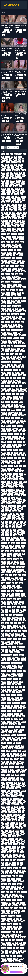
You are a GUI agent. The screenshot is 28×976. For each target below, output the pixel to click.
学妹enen (23, 279)
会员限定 (4, 737)
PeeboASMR (20, 252)
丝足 (24, 687)
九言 (10, 894)
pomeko (18, 785)
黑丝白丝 (20, 676)
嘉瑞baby (18, 756)
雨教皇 (13, 306)
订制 (3, 612)
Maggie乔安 (19, 178)
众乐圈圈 (4, 468)
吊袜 (10, 932)
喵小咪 (24, 868)
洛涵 (3, 386)
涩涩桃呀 (23, 945)
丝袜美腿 (20, 572)
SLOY (17, 513)
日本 (10, 521)
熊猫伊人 (19, 410)
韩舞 (7, 934)
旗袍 (15, 529)
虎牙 (7, 154)
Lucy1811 (8, 665)
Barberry (17, 759)
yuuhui (8, 695)
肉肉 (18, 314)
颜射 (6, 575)
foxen (20, 466)
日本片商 (21, 591)
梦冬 (25, 825)
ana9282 (8, 900)
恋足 (3, 532)
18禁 (13, 780)
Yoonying (6, 29)
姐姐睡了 (7, 641)
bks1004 (9, 743)
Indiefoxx (17, 727)
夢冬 (18, 564)
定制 (19, 319)
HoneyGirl (16, 399)
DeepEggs (4, 732)
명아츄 (17, 543)
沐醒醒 (9, 343)
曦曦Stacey (4, 324)
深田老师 (9, 362)
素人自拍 (15, 625)
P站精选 (20, 210)
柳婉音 (24, 207)
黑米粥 (24, 212)
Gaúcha (24, 431)
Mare (17, 902)
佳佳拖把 (4, 897)
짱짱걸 (18, 841)
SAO (24, 490)
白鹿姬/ (3, 258)
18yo (23, 553)
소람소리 (4, 346)
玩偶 (23, 604)
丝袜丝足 (9, 679)
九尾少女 (20, 311)
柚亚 (15, 458)
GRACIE (21, 822)
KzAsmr (9, 671)
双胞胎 (7, 870)
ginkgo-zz (12, 841)
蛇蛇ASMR (4, 343)
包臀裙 (15, 950)
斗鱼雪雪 (4, 284)
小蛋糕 (3, 420)
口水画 (14, 689)
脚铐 (3, 860)
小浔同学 (24, 631)
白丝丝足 (15, 681)
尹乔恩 (9, 836)
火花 (14, 513)
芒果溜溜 (17, 937)
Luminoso (8, 231)
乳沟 (11, 535)
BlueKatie (21, 487)
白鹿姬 (23, 260)
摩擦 (3, 631)
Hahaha (15, 732)
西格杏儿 (10, 260)
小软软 (3, 236)
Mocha (15, 431)
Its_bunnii (4, 434)
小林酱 (7, 508)
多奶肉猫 (4, 815)
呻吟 (3, 476)
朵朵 (12, 157)
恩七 (18, 948)
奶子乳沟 (21, 681)
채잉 (6, 830)
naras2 (3, 663)
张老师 (16, 719)
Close (13, 585)
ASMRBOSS (11, 5)
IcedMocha (18, 788)
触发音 (3, 196)
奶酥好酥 (4, 918)
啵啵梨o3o (13, 663)
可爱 (20, 783)
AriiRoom (4, 218)
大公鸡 (11, 548)
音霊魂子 (14, 700)
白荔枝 (10, 460)
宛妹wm (15, 284)
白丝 (8, 314)
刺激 (12, 913)
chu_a (7, 921)
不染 (22, 372)
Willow (3, 788)
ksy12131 (11, 830)
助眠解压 (15, 676)
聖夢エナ (14, 500)
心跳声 (9, 372)
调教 (12, 482)
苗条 (16, 591)
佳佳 (8, 897)
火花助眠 (4, 516)
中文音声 (8, 420)
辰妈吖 (22, 727)
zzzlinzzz (21, 958)
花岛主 (19, 157)
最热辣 (20, 583)
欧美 (7, 207)
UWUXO (20, 375)
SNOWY (19, 442)
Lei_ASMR (4, 777)
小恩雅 (18, 292)
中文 (6, 367)
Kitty (8, 410)
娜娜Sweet (4, 268)
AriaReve (4, 450)
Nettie (18, 657)
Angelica (4, 234)
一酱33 (15, 159)
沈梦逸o (4, 423)
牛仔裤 (16, 908)
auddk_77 (4, 812)
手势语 (10, 950)
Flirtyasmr (16, 713)
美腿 (3, 527)
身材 (22, 55)
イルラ (22, 759)
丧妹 (15, 460)
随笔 (22, 516)
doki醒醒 (20, 340)
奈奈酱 (19, 362)
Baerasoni (23, 937)
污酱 (14, 212)
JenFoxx (14, 647)
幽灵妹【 (18, 196)
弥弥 (12, 604)
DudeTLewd (14, 402)
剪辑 (17, 359)
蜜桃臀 (21, 767)
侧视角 (21, 777)
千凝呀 (8, 537)
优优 (9, 647)
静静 (24, 452)
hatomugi (10, 466)
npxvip (12, 633)
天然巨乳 (4, 553)
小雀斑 (19, 378)
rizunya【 (23, 196)
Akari (3, 484)
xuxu (11, 892)
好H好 (17, 394)
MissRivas (4, 513)
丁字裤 (7, 532)
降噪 (10, 953)
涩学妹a (9, 228)
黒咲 (3, 263)
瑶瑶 (24, 921)
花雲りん (11, 439)
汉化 (6, 375)
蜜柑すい (19, 743)
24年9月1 (7, 865)
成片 (9, 593)
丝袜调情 (13, 809)
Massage (14, 511)
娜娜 (8, 452)
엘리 (14, 902)
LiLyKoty (4, 569)
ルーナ (3, 785)
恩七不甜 (8, 271)
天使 (13, 428)
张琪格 (20, 284)
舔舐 (18, 628)
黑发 (17, 583)
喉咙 (20, 687)
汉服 (15, 508)
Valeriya (12, 266)
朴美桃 (21, 932)
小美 (23, 292)
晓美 (9, 234)
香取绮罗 (21, 838)
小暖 (3, 322)
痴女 (3, 577)
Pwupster (7, 402)
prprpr (17, 953)
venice (17, 828)
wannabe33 (5, 902)
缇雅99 (11, 934)
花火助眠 (21, 873)
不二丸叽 (9, 298)
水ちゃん (4, 700)
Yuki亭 (8, 751)
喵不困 (20, 668)
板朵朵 (12, 274)
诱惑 (11, 529)
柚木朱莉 (18, 322)
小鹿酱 (21, 399)
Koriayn (20, 391)
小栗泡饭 (9, 721)
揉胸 (20, 942)
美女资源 (13, 865)
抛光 (3, 623)
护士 (10, 609)
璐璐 (21, 713)
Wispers (22, 436)
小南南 (17, 167)
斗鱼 (21, 154)
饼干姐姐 (23, 860)
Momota (10, 434)
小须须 (16, 873)
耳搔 (17, 932)
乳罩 (6, 649)
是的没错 (17, 596)
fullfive (18, 463)
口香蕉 (3, 828)
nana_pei (9, 852)
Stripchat (21, 729)
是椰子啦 (11, 644)
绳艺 (3, 636)
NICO (19, 207)
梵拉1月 (22, 561)
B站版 (23, 815)
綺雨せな (15, 474)
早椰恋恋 (24, 751)
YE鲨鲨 (10, 655)
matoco (19, 836)
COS (20, 370)
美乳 (7, 529)
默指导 (17, 772)
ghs (11, 740)
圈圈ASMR (9, 495)
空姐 (21, 609)
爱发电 (7, 567)
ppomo (23, 287)
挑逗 (19, 575)
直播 (12, 194)
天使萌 (18, 220)
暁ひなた (4, 801)
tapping (22, 569)
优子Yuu (16, 247)
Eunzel (14, 220)
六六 (9, 628)
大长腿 (9, 772)
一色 (19, 913)
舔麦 (3, 862)
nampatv (4, 593)
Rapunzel (21, 234)
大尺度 (12, 242)
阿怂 (17, 231)
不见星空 (4, 852)
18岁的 (7, 548)
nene (8, 913)
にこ (17, 308)
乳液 (14, 367)
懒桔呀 (7, 825)
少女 (8, 32)
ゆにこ (23, 716)
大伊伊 (21, 263)
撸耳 (18, 865)
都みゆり (4, 713)
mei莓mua (8, 199)
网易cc (14, 426)
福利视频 (10, 833)
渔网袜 (21, 476)
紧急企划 (4, 444)
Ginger (14, 236)
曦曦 (3, 282)
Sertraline (14, 444)
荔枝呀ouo (12, 327)
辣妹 (10, 527)
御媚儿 (19, 276)
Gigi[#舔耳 (11, 545)
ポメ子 (3, 330)
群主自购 (4, 620)
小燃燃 (11, 889)
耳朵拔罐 (14, 886)
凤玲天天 (20, 415)
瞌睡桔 (3, 796)
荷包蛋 (13, 711)
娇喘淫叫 (4, 684)
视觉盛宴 (8, 942)
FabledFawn (14, 204)
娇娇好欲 (13, 282)
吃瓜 (20, 924)
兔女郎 (11, 793)
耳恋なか (13, 735)
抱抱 (6, 178)
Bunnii (12, 788)
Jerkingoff (19, 588)
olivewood (4, 647)
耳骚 (14, 303)
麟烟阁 (3, 934)
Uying (8, 162)
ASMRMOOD (5, 327)
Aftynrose (8, 236)
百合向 (14, 298)
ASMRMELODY (8, 370)
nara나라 (19, 671)
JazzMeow (15, 569)
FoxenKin (8, 394)
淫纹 (18, 918)
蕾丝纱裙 (19, 801)
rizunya (18, 162)
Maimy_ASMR (5, 799)
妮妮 (19, 332)
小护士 (3, 354)
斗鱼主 (23, 220)
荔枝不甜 (7, 274)
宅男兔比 (17, 897)
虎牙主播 (4, 226)
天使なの (4, 300)
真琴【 (8, 196)
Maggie (23, 271)
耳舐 (16, 364)
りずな (9, 308)
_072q (20, 740)
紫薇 (20, 905)
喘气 (10, 311)
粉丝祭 (3, 775)
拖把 (12, 897)
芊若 (13, 519)
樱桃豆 (3, 399)
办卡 (12, 223)
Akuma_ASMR (11, 777)
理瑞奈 (24, 482)
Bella (3, 876)
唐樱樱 (21, 266)
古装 (17, 876)
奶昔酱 (3, 921)
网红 (16, 157)
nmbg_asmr (17, 495)
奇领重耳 (18, 183)
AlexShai (7, 463)
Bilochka (23, 439)
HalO (15, 921)
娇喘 (14, 524)
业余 (18, 580)
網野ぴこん (19, 52)
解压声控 (4, 958)
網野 (14, 599)
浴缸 (18, 761)
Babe (12, 817)
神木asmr (19, 617)
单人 (25, 580)
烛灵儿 (24, 942)
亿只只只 (8, 572)
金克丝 (5, 212)
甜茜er (3, 154)
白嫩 (4, 35)
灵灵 (8, 482)
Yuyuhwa (4, 748)
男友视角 (4, 559)
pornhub (13, 423)
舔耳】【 (4, 332)
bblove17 (24, 769)
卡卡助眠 (16, 655)
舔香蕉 (9, 684)
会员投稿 (24, 639)
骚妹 (13, 591)
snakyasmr (16, 753)
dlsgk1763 (15, 894)
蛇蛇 (14, 279)
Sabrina (4, 791)
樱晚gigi (18, 367)
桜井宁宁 (13, 673)
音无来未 (14, 292)
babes (14, 846)
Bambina (4, 316)
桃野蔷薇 (18, 498)
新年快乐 (9, 958)
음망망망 (17, 830)
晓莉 (10, 340)
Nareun (4, 671)
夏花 (7, 175)
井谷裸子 (22, 407)
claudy (12, 386)
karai (20, 383)
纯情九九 (7, 282)
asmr (11, 154)
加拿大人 (9, 580)
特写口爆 (4, 585)
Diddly (3, 394)
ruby (19, 431)
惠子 (19, 724)
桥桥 (18, 521)
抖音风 (3, 929)
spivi (3, 391)
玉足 (20, 679)
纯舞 (16, 817)
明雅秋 (10, 615)
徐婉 (22, 418)
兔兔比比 (13, 263)
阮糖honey (8, 876)
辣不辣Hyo (10, 492)
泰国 (23, 519)
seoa (14, 380)
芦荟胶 (22, 852)
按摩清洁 (4, 189)
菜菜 (18, 860)
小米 (24, 458)
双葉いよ (20, 708)
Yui (13, 255)
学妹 (3, 894)
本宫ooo (18, 181)
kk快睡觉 (14, 572)
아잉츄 (20, 577)
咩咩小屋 (4, 721)
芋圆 (23, 343)
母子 (17, 692)
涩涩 (7, 290)
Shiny (23, 383)
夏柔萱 (9, 732)
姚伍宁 (12, 769)
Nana (7, 785)
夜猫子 (18, 737)
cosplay (12, 354)
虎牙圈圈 (4, 279)
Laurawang (14, 391)
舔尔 (6, 476)
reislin (18, 423)
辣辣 (9, 500)
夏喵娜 (11, 165)
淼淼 (12, 807)
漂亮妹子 (4, 625)
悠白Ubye (9, 490)
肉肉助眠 (18, 633)
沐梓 (8, 604)
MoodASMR (19, 764)
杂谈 (21, 194)
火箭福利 (12, 351)
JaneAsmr (9, 668)
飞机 (3, 223)
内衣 (3, 649)
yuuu (24, 466)
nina (17, 577)
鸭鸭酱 (9, 844)
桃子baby (21, 231)
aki (11, 404)
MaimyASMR (5, 767)
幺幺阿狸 (23, 660)
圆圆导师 (9, 660)
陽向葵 (9, 383)
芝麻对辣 (19, 380)
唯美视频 (16, 412)
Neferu (3, 780)
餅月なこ (4, 697)
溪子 (3, 463)
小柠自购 (22, 564)
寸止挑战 (4, 431)
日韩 (18, 852)
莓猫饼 (8, 807)
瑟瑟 (8, 300)
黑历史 (10, 854)
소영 (19, 631)
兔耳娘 (20, 793)
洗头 (6, 873)
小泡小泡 (18, 641)
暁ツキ (21, 697)
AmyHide (10, 450)
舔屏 (3, 615)
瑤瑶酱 (8, 404)
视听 (3, 729)
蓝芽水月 (4, 204)
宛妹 (16, 165)
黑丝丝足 (15, 679)
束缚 (22, 633)
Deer (8, 756)
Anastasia (4, 487)
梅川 (3, 817)
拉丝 (13, 932)
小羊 (18, 849)
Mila (3, 183)
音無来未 (20, 298)
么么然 (18, 228)
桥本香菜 (4, 458)
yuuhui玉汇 (20, 673)
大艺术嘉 (14, 276)
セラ (3, 719)
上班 (3, 940)
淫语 (21, 692)
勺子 (23, 886)
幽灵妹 (5, 52)
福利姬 (3, 175)
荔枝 (13, 308)
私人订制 (23, 532)
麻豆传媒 (7, 817)
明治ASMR (4, 884)
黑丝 (4, 55)
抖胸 (25, 908)
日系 (12, 364)
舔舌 (6, 615)
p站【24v (9, 569)
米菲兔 (16, 479)
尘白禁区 (4, 703)
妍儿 (3, 375)
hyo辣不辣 (14, 383)
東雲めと (13, 695)
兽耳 (21, 620)
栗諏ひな (13, 300)
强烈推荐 (4, 607)
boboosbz (15, 601)
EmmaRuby (11, 487)
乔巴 (13, 772)
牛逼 (7, 181)
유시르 (15, 535)
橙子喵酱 (13, 410)
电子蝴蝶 (15, 958)
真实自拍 (9, 625)
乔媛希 (17, 612)
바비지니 (10, 564)
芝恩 (14, 660)
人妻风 (12, 687)
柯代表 (3, 665)
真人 (7, 540)
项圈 (23, 783)
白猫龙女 (4, 711)
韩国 (3, 521)
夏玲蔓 (23, 181)
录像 (8, 423)
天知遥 (21, 394)
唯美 (4, 141)
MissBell (4, 495)
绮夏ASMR (4, 844)
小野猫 (14, 721)
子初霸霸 (4, 359)
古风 (6, 894)
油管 (20, 247)
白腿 (13, 876)
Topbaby (8, 428)
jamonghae (21, 817)
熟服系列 (4, 338)
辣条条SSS (12, 181)
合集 (24, 204)
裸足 (14, 692)
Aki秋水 (18, 244)
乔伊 (21, 580)
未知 (20, 412)
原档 (3, 402)
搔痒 (24, 647)
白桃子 (12, 756)
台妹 (24, 617)
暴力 (3, 873)
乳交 (3, 575)
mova (16, 729)
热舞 (3, 822)
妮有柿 (16, 807)
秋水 (6, 210)
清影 (24, 444)
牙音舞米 (9, 338)
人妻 (3, 804)
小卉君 (11, 908)
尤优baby (9, 332)
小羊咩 (9, 905)
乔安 (24, 210)
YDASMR (14, 820)
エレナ (18, 300)
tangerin (15, 396)
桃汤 (9, 916)
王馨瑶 (21, 255)
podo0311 (19, 900)
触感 (15, 852)
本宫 (7, 356)
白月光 (15, 783)
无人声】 (4, 194)
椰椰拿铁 (17, 545)
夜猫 (7, 399)
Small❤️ (4, 591)
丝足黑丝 (4, 681)
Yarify (8, 591)
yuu (14, 948)
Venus (8, 388)
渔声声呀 (14, 340)
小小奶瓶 (21, 402)
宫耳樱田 (23, 170)
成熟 (3, 551)
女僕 (6, 612)
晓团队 (3, 378)
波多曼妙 (22, 223)
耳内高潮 (17, 561)
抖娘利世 (21, 479)
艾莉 (10, 902)
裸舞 (3, 157)
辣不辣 (3, 404)
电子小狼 (9, 639)
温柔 (14, 940)
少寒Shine (21, 308)
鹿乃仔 (15, 332)
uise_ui (3, 913)
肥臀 (14, 527)
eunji (3, 567)
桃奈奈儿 (15, 207)
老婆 (22, 865)
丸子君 (11, 173)
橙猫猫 (9, 881)
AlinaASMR (4, 644)
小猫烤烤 (9, 945)
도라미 (16, 889)
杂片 (23, 228)
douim (3, 537)
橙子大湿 (4, 881)
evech (24, 735)
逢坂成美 (4, 442)
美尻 (21, 559)
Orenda (11, 210)
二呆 (17, 428)
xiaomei (4, 756)
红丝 (3, 950)
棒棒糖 (7, 860)
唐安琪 (3, 244)
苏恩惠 (3, 292)
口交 (3, 348)
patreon (9, 918)
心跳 (22, 348)
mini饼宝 (9, 599)
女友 (12, 929)
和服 (16, 604)
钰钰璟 (12, 641)
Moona (14, 420)
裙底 (23, 689)
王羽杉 (20, 204)
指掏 (24, 442)
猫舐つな (4, 308)
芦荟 (7, 956)
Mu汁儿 (9, 258)
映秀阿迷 (12, 183)
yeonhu (9, 780)
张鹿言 (8, 910)
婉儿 (9, 498)
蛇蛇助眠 (18, 287)
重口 (17, 687)
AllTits (9, 585)
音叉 (15, 860)
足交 (11, 508)
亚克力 (3, 910)
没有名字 (19, 809)
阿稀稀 (23, 319)
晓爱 (25, 375)
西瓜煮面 (9, 924)
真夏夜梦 (23, 772)
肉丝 (9, 543)
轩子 (20, 482)
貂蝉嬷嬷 (13, 314)
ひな (19, 348)
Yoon (14, 521)
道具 (6, 953)
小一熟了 (17, 194)
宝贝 (3, 865)
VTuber (3, 716)
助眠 (17, 290)
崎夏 (3, 351)
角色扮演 (22, 191)
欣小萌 (3, 673)
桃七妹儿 (22, 775)
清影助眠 (15, 868)
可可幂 (7, 183)
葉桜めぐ (15, 924)
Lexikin (11, 175)
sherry (22, 537)
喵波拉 (3, 807)
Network (13, 791)
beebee (17, 418)
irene (23, 809)
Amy (17, 255)
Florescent (18, 258)
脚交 (3, 609)
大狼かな (13, 796)
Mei (15, 250)
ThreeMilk (21, 471)
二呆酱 (9, 380)
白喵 (14, 743)
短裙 (17, 527)
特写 (7, 354)
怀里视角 (4, 868)
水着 (6, 609)
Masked (11, 652)
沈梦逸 (10, 159)
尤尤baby (14, 881)
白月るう (4, 708)
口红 (21, 918)
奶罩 (14, 649)
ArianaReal (19, 212)
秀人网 (21, 242)
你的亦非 (4, 948)
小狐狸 (19, 199)
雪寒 (13, 271)
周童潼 (23, 175)
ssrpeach (18, 878)
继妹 (20, 625)
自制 (19, 623)
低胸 (8, 620)
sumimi (20, 732)
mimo (12, 418)
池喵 (15, 892)
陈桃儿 (3, 271)
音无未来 (15, 375)
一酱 (12, 537)
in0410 (14, 900)
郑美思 (22, 513)
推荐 (3, 199)
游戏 (16, 623)
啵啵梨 (3, 540)
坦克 (3, 854)
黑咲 (19, 159)
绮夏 (23, 159)
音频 (20, 335)
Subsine (23, 721)
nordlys (4, 580)
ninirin (21, 644)
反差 (17, 940)
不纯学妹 (20, 665)
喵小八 (9, 306)
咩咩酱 (13, 244)
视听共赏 (23, 567)
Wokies (18, 327)
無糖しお (4, 743)
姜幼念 (9, 513)
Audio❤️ (7, 636)
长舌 (9, 937)
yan (3, 633)
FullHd (10, 588)
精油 (23, 367)
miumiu (14, 199)
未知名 (22, 830)
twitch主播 (16, 439)
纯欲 (11, 29)
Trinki (12, 593)
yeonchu (18, 271)
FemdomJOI (5, 588)
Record (8, 673)
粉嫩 (14, 857)
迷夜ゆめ (19, 735)
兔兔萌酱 (4, 668)
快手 (19, 170)
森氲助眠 (22, 844)
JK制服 (12, 577)
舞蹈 (23, 820)
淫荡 (19, 604)
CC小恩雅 (23, 495)
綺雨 (19, 516)
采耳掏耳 (9, 681)
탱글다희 (20, 535)
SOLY (9, 218)
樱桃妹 (3, 276)
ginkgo (21, 876)
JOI (2, 436)
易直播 (16, 173)
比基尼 (17, 649)
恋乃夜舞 (20, 700)
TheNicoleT (17, 346)
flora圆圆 (23, 596)
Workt (14, 442)
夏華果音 (9, 716)
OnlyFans (14, 268)
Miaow (8, 202)
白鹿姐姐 (19, 303)
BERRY (13, 226)
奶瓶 (3, 439)
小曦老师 (7, 295)
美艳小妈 (6, 908)
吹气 (21, 359)
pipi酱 (3, 572)
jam (12, 921)
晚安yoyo (21, 655)
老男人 (7, 551)
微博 (6, 186)
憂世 (10, 862)
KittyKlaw (21, 218)
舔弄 (6, 729)
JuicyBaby (4, 905)
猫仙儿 (9, 444)
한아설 (7, 535)
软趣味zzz (16, 615)
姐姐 (11, 870)
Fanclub (15, 324)
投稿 (16, 724)
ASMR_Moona (12, 849)
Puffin (23, 378)
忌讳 (23, 623)
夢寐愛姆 (20, 500)
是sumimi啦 (5, 745)
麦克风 (18, 870)
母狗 (11, 860)
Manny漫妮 (20, 426)
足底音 (8, 735)
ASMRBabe (10, 458)
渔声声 (17, 780)
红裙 (6, 527)
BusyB (13, 498)
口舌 (23, 857)
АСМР (22, 953)
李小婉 (17, 266)
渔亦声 (3, 455)
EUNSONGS (5, 159)
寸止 (24, 434)
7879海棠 (9, 252)
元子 (15, 260)
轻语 (19, 812)
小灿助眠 (7, 631)
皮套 (22, 322)
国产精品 (13, 463)
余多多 (24, 671)
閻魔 (12, 719)
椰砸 (3, 548)
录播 (11, 319)
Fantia (10, 324)
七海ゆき (22, 748)
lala (12, 705)
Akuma (22, 338)
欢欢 (24, 298)
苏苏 (23, 410)
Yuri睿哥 (14, 170)
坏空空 (13, 737)
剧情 (3, 511)
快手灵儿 (17, 745)
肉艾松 (18, 260)
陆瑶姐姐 (18, 540)
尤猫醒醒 (7, 263)
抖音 (21, 167)
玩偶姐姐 (20, 268)
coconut (23, 545)
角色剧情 (9, 559)
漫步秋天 (20, 663)
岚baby (23, 356)
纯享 (10, 692)
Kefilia (9, 703)
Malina (20, 396)
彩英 (3, 830)
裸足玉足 (11, 729)
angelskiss (8, 511)
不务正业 (23, 300)
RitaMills (16, 450)
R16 (3, 841)
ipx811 (13, 359)
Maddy (9, 239)
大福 (18, 945)
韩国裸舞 (10, 412)
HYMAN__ (23, 657)
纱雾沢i (3, 735)
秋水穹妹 (7, 759)
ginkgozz (4, 833)
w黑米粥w (4, 260)
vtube (6, 793)
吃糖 (12, 561)
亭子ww (21, 719)
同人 (8, 194)
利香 (15, 210)
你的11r (8, 886)
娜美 (20, 343)
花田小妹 (16, 154)
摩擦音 (3, 753)
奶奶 (16, 548)
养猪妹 (9, 700)
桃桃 (3, 535)
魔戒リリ (16, 705)
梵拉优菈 (23, 540)
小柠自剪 (17, 537)
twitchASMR (14, 234)
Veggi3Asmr (9, 783)
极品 (21, 316)
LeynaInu (4, 239)
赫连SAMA (10, 407)
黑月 (25, 708)
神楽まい (15, 484)
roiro (19, 703)
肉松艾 (3, 242)
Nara (18, 118)
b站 (13, 178)
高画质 (3, 319)
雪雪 (24, 609)
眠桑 (7, 596)
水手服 (12, 775)
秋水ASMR (9, 713)
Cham (14, 455)
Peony (18, 791)
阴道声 (22, 529)
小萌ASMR (15, 239)
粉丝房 (3, 900)
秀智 (14, 252)
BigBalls (4, 556)
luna (3, 705)
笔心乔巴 (4, 252)
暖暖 (10, 178)
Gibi (17, 386)
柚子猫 (3, 447)
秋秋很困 (13, 162)
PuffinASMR (5, 724)
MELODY (9, 396)
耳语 (18, 862)
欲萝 (12, 346)
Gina (18, 388)
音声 (14, 953)
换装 (13, 942)
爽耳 (25, 628)
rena (13, 716)
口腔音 (3, 191)
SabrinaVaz (11, 838)
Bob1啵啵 (4, 769)
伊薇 (22, 226)
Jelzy (16, 934)
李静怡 (19, 881)
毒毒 (14, 490)
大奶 (14, 476)
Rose (18, 607)
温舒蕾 (17, 242)
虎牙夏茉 (9, 303)
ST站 (19, 511)
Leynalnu (9, 431)
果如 (24, 173)
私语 (6, 692)
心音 (12, 452)
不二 (19, 639)
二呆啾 (3, 356)
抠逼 (21, 524)
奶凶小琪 (4, 601)
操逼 (3, 652)
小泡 (19, 751)
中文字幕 (8, 191)
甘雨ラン (8, 705)
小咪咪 (3, 583)
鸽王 (13, 231)
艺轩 (7, 173)
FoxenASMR (5, 460)
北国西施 (4, 228)
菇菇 (18, 263)
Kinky (14, 580)
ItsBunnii (18, 593)
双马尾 (22, 780)
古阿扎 (8, 287)
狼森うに (11, 724)
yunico (3, 751)
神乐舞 (19, 921)
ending (7, 841)
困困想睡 (4, 945)
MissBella (4, 412)
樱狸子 (12, 322)
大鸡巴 (22, 551)
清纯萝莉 (24, 575)
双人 (15, 870)
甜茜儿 (17, 202)
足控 (3, 367)
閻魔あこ (21, 799)
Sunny (10, 575)
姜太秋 (9, 617)
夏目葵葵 (9, 948)
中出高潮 (18, 551)
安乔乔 (14, 607)
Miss (3, 418)
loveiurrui (4, 676)
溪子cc (15, 466)
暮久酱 (18, 279)
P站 (21, 434)
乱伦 (3, 692)
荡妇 (23, 625)
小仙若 (15, 668)
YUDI (14, 945)
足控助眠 (9, 474)
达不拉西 (4, 383)
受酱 (7, 892)
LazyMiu (4, 388)
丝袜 (23, 364)
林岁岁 (20, 444)
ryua (18, 338)
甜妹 (15, 956)
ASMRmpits (9, 484)
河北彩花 (7, 386)
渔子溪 (15, 575)
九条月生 (13, 910)
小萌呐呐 (19, 647)
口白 (17, 476)
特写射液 (9, 553)
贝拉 (8, 167)
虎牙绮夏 (23, 737)
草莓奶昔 (9, 868)
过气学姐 (18, 372)
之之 (21, 804)
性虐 (12, 620)
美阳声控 (19, 460)
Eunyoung (17, 769)
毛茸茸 (11, 623)
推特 (24, 154)
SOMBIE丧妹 (12, 764)
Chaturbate (7, 436)
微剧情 (20, 908)
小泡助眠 (4, 660)
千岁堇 (14, 311)
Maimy (3, 162)
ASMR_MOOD (20, 796)
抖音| (20, 894)
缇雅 (25, 521)
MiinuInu (12, 767)
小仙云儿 (7, 157)
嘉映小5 (4, 287)
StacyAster (4, 415)
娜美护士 (16, 748)
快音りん (24, 756)
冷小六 (3, 529)
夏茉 (8, 204)
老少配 (19, 553)
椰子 (7, 378)
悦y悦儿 (16, 404)
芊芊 (21, 753)
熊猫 (11, 399)
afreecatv (15, 905)
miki (24, 500)
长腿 (25, 474)
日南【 (22, 649)
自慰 (13, 372)
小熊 (19, 721)
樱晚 (20, 428)
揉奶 (11, 532)
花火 (6, 950)
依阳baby (20, 884)
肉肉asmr (4, 250)
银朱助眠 (4, 924)
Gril (9, 505)
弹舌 (21, 527)
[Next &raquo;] (17, 147)
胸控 (3, 740)
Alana (3, 503)
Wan (14, 609)
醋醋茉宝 (22, 351)
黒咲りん (7, 719)
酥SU (15, 378)
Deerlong (18, 519)
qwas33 (22, 833)
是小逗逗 (4, 857)
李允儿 (3, 783)
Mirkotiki (23, 846)
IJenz (25, 391)
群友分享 (17, 407)
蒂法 (3, 825)
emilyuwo (4, 247)
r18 (11, 753)
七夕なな (21, 239)
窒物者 (13, 388)
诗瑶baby (8, 426)
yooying (14, 801)
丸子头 (15, 793)
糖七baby (12, 290)
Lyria (19, 929)
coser (21, 940)
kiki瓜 (13, 258)
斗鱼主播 (7, 223)
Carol (20, 386)
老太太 (14, 553)
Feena (18, 505)
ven (22, 828)
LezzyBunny (14, 631)
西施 (20, 868)
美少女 (12, 636)
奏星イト (14, 703)
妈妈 (19, 548)
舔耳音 (9, 676)
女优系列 (8, 418)
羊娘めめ (22, 705)
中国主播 (19, 556)
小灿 (3, 641)
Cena (20, 934)
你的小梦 (8, 170)
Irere (8, 878)
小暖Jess (7, 322)
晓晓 (7, 266)
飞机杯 (15, 812)
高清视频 (12, 551)
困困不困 (7, 804)
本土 (14, 447)
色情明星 (8, 583)
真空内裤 (9, 689)
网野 (14, 564)
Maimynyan (8, 846)
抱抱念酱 (9, 442)
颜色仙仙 (4, 820)
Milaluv (21, 450)
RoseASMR (14, 218)
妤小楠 (17, 567)
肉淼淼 (8, 242)
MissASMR (4, 340)
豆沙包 (9, 820)
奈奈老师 (19, 282)
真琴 (18, 191)
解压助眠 (19, 684)
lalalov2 (22, 897)
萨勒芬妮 (19, 857)
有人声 (13, 191)
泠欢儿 (3, 519)
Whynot (4, 410)
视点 (13, 583)
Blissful (23, 785)
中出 (14, 559)
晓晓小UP (7, 215)
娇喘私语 (4, 687)
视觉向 (24, 950)
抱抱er (19, 295)
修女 (16, 929)
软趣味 (9, 801)
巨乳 (10, 476)
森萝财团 (4, 372)
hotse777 (4, 772)
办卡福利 (4, 306)
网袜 (15, 356)
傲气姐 (3, 173)
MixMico (7, 633)
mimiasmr (12, 503)
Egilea (14, 862)
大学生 (8, 929)
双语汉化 (14, 516)
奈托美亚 (9, 857)
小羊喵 (3, 255)
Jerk (15, 588)
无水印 (19, 950)
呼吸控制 (4, 314)
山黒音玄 (24, 703)
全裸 (17, 524)
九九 (8, 556)
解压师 (17, 833)
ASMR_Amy (4, 849)
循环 (11, 378)
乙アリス (7, 577)
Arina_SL (8, 391)
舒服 (19, 364)
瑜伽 (11, 799)
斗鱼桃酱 (13, 785)
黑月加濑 (9, 284)
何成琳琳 (4, 298)
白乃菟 (13, 657)
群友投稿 (19, 599)
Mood (12, 202)
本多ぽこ (9, 708)
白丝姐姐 (24, 870)
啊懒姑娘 (4, 364)
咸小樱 (18, 226)
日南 (23, 162)
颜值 (12, 751)
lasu (22, 862)
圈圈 (3, 210)
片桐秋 (20, 889)
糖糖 (18, 804)
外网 (21, 521)
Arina (8, 788)
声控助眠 (19, 956)
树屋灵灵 (15, 665)
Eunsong (16, 186)
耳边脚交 (4, 479)
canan (12, 167)
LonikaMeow (18, 468)
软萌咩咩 (21, 854)
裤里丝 (9, 516)
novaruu (14, 505)
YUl (6, 439)
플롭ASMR (4, 380)
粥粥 (22, 423)
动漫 (13, 316)
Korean (24, 905)
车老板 (18, 356)
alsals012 (4, 836)
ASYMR (3, 362)
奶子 (8, 687)
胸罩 (10, 649)
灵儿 (8, 364)
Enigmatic (16, 652)
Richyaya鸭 (4, 655)
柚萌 (25, 753)
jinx (21, 202)
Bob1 (16, 825)
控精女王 (18, 503)
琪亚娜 (3, 942)
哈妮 (10, 367)
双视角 (8, 775)
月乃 (10, 212)
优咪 (14, 815)
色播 (20, 173)
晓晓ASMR (23, 420)
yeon (13, 828)
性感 (14, 556)
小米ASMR (18, 490)
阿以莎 (3, 695)
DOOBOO (10, 748)
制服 (15, 532)
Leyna (17, 767)
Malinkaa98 (20, 236)
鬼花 (22, 508)
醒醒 (25, 415)
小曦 (3, 295)
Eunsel (9, 711)
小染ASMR (8, 255)
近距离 (15, 319)
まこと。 (14, 415)
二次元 (9, 316)
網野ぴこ (12, 567)
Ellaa (10, 415)
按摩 (24, 572)
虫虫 (24, 428)
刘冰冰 (8, 796)
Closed (18, 585)
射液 (23, 548)
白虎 (10, 940)
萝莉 (17, 316)
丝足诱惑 (23, 791)
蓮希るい (18, 916)
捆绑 (24, 311)
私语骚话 (4, 689)
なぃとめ (22, 902)
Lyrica (16, 492)
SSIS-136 (19, 447)
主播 (22, 327)
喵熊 (24, 460)
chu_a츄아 (20, 330)
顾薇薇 (9, 737)
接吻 (10, 612)
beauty (16, 620)
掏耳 (22, 189)
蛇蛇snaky (13, 295)
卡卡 (17, 822)
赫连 (17, 274)
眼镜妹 (3, 892)
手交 (23, 503)
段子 (10, 524)
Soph (12, 759)
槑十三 (3, 886)
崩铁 (3, 953)
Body (16, 487)
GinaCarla (10, 471)
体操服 (22, 761)
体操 (15, 913)
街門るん (19, 306)
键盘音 (16, 452)
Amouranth (18, 175)
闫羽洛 (10, 186)
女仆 (17, 609)
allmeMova (4, 932)
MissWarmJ (4, 220)
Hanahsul (4, 543)
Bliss (7, 311)
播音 (17, 942)
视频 (3, 508)
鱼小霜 (14, 671)
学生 (18, 532)
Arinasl (23, 593)
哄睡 (3, 870)
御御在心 (4, 303)
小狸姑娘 (17, 223)
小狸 (9, 268)
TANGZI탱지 (23, 388)
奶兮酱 (13, 287)
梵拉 (3, 524)
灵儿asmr (10, 250)
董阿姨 (9, 226)
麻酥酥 (23, 183)
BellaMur (12, 822)
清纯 (3, 764)
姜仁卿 (18, 660)
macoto (8, 292)
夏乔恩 (20, 274)
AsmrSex (4, 628)
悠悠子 (23, 199)
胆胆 (3, 846)
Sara (19, 820)
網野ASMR (21, 492)
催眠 (6, 940)
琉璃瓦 (13, 543)
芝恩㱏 (15, 471)
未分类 (3, 426)
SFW (20, 186)
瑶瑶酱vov (4, 407)
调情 (3, 793)
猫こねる (9, 926)
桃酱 (18, 420)
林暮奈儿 (11, 873)
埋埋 (3, 178)
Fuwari (3, 490)
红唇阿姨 (8, 244)
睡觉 (11, 956)
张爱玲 (20, 324)
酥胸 (7, 753)
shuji (8, 359)
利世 (10, 220)
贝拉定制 (16, 854)
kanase (20, 474)
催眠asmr (4, 466)
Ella (13, 394)
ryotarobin (4, 505)
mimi (3, 231)
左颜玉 (3, 956)
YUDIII (21, 948)
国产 (11, 356)
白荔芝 (3, 428)
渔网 (24, 620)
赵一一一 (23, 910)
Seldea (15, 708)
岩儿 (3, 215)
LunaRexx (22, 314)
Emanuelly (15, 844)
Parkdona (4, 727)
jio (2, 370)
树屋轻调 (4, 482)
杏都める (18, 716)
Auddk (13, 878)
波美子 (8, 330)
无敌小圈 (4, 926)
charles (16, 335)
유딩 (23, 812)
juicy (3, 207)
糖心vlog (19, 815)
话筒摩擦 (13, 215)
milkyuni (14, 884)
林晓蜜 (14, 836)
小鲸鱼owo (9, 447)
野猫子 (7, 822)
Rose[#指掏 (4, 545)
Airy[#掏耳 (23, 543)
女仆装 (19, 689)
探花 (10, 207)
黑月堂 (20, 404)
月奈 (10, 375)
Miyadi (16, 482)
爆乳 (16, 354)
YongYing (19, 711)
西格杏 (14, 228)
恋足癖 (7, 623)
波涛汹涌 (7, 348)
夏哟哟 (7, 165)
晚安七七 (4, 474)
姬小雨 (21, 615)
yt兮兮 (24, 335)
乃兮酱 (22, 745)
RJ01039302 (11, 727)
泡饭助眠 (15, 740)
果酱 (3, 889)
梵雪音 (12, 697)
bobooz (19, 93)
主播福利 (13, 628)
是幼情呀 (21, 601)
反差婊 (20, 926)
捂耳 (20, 452)
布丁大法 (9, 815)
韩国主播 (4, 396)
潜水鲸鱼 (4, 452)
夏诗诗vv (21, 807)
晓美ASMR (13, 348)
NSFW (12, 189)
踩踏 (18, 508)
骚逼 (18, 529)
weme (6, 889)
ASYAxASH (8, 455)
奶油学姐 (10, 247)
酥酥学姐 (10, 335)
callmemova (19, 636)
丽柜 (22, 455)
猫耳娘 (17, 775)
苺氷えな (19, 695)
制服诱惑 (23, 607)
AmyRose (16, 434)
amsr (6, 521)
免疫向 (13, 684)
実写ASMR (4, 838)
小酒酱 (8, 663)
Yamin (20, 354)
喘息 (21, 628)
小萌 (3, 165)
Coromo (24, 505)
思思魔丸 (20, 165)
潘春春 (3, 170)
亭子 (24, 636)
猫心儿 (13, 916)
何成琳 (3, 181)
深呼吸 (18, 886)
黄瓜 (16, 838)
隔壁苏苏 (4, 599)
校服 (14, 612)
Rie (2, 759)
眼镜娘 (3, 761)
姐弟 (7, 503)
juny (22, 849)
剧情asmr (4, 498)
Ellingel (12, 825)
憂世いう (21, 484)
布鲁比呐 (4, 809)
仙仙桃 (3, 202)
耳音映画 (24, 215)
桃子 (24, 524)
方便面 (9, 657)
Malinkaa (4, 937)
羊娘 (6, 862)
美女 (14, 338)
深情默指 (15, 926)
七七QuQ (8, 519)
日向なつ (4, 561)
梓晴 (3, 186)
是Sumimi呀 (10, 468)
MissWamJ (23, 892)
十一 (3, 274)
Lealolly (9, 607)
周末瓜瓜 (4, 604)
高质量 (4, 32)
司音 (8, 561)
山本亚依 (8, 276)
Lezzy (3, 596)
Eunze (18, 215)
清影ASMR (4, 500)
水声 (18, 846)
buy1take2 (13, 330)
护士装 (7, 351)
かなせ (3, 266)
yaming (14, 362)
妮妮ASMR (4, 335)
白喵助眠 (9, 601)
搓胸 (16, 751)
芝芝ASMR (4, 492)
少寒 (14, 918)
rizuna (19, 250)
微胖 (6, 854)
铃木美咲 (15, 370)
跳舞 (12, 937)
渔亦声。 (10, 812)
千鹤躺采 (13, 804)
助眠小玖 (4, 657)
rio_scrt (15, 799)
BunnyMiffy (10, 479)
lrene (18, 910)
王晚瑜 (13, 617)
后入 (6, 652)
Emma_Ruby (15, 436)
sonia (17, 697)
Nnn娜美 (4, 564)
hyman (16, 644)
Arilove (21, 290)
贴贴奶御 (4, 617)
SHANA (23, 346)
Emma (19, 458)
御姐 (7, 761)
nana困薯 (11, 745)
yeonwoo (8, 828)
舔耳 (8, 189)
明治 (9, 884)
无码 (7, 319)
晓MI (3, 311)
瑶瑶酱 (17, 351)
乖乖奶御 (4, 639)
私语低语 (4, 679)
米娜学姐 (15, 343)
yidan (20, 825)
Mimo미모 (4, 916)
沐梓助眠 (12, 596)
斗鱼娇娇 (9, 279)
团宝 (17, 777)
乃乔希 (22, 612)
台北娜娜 (12, 540)
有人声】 (17, 189)
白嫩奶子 (4, 878)
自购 (8, 697)
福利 (8, 809)
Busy (8, 791)
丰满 (24, 801)
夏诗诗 (3, 290)
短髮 (18, 559)
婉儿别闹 (4, 167)
